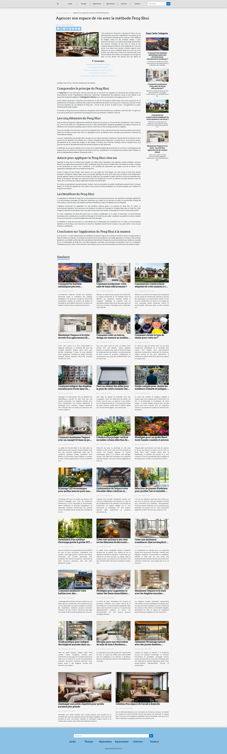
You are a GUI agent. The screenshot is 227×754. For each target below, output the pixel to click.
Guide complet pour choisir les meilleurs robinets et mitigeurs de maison (151, 389)
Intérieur (124, 4)
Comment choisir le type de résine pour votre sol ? (149, 336)
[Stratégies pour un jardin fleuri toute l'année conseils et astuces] (152, 426)
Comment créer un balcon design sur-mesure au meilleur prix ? (112, 338)
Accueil (58, 13)
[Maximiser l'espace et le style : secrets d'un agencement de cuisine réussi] (157, 137)
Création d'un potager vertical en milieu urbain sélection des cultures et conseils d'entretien (112, 440)
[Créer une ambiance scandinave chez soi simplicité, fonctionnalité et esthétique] (152, 528)
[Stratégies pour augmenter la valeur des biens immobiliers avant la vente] (113, 579)
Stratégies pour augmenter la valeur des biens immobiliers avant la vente (112, 593)
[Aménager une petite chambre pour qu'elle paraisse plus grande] (84, 687)
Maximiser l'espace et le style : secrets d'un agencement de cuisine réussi (157, 149)
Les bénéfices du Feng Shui (98, 73)
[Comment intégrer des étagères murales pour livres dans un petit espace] (75, 375)
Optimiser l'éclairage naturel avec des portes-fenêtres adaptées (150, 644)
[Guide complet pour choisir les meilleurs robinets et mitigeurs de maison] (152, 375)
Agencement (110, 4)
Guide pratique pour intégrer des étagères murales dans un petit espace (73, 644)
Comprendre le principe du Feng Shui (98, 64)
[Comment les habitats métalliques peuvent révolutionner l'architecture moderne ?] (157, 44)
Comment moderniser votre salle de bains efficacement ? (157, 86)
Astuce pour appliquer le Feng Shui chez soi (98, 70)
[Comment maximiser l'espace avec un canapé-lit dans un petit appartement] (75, 426)
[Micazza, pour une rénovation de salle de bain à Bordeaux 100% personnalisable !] (113, 631)
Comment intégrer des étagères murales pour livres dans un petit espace (75, 389)
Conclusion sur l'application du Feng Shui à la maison (98, 76)
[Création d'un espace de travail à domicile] (142, 687)
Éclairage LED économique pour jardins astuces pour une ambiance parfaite (74, 491)
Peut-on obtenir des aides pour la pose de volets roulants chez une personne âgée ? (112, 389)
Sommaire (99, 61)
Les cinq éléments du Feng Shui (98, 67)
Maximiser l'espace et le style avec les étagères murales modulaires (150, 593)
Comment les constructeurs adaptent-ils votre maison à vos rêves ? (157, 117)
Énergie (83, 4)
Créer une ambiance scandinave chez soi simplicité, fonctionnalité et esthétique (151, 542)
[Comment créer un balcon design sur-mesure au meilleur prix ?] (113, 324)
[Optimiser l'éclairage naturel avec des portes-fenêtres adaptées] (152, 631)
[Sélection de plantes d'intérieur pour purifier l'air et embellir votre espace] (152, 477)
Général (137, 4)
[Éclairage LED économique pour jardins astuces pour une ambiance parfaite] (75, 477)
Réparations (97, 4)
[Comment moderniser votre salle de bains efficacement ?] (157, 75)
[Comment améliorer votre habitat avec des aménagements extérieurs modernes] (75, 579)
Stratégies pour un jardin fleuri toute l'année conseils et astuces (152, 438)
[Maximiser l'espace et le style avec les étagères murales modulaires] (152, 579)
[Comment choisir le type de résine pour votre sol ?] (152, 324)
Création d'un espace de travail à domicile (138, 704)
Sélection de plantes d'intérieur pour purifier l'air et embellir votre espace (151, 491)
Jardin (70, 4)
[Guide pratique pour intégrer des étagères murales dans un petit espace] (75, 631)
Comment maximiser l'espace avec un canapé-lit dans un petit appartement (75, 440)
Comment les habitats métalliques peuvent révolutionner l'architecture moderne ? (157, 56)
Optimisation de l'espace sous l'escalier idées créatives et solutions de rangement (112, 491)
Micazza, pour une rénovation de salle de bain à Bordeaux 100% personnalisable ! (112, 644)
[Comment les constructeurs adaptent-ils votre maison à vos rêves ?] (157, 106)
